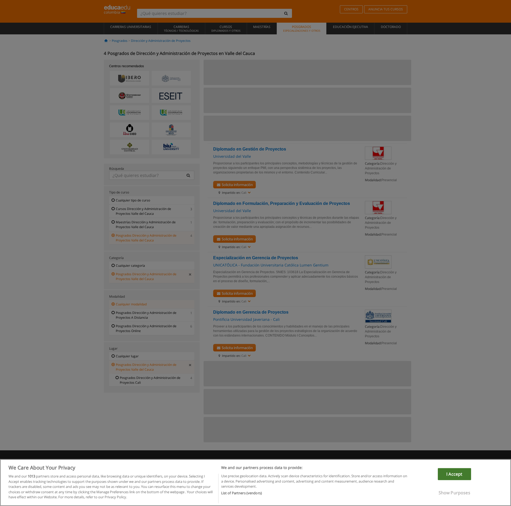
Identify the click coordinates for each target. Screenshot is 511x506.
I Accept (454, 474)
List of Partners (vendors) (241, 493)
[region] (255, 482)
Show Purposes (454, 493)
